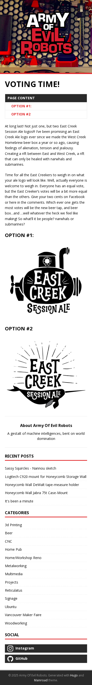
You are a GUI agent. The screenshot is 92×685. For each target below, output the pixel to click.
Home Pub (13, 549)
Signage (11, 598)
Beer (9, 533)
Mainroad (41, 680)
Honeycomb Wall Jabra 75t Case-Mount (36, 492)
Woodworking (16, 623)
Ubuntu (10, 606)
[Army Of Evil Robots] (46, 36)
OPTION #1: (21, 106)
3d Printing (13, 525)
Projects (11, 582)
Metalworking (15, 565)
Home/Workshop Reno (23, 557)
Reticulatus (13, 590)
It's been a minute (19, 501)
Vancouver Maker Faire (23, 614)
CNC (8, 541)
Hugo (74, 675)
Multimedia (14, 574)
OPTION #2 (20, 114)
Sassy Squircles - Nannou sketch (30, 468)
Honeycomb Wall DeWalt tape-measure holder (42, 484)
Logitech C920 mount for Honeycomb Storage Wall (45, 476)
